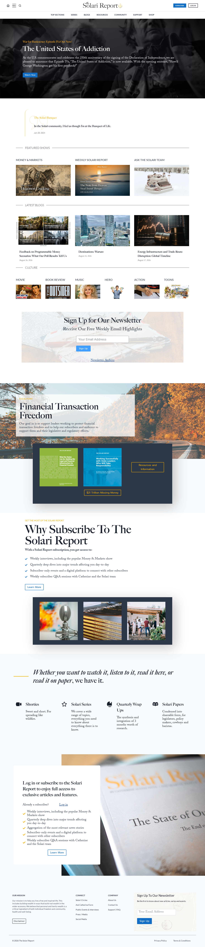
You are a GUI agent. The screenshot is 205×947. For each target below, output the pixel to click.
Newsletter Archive (102, 360)
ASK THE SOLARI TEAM (149, 160)
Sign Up (83, 348)
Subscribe (179, 5)
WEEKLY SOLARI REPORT (91, 160)
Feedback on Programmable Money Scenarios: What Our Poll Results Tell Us (43, 254)
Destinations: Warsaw (91, 251)
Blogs (87, 15)
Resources (102, 15)
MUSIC (79, 279)
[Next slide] (200, 60)
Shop (151, 15)
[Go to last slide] (4, 60)
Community (120, 15)
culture (31, 267)
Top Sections (57, 15)
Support (137, 15)
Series (74, 15)
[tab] (97, 103)
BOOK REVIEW (55, 279)
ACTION (139, 279)
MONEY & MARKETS (29, 160)
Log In (193, 5)
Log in (63, 805)
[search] (9, 5)
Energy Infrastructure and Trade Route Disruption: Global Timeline (160, 254)
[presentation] (43, 230)
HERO (109, 279)
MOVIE (20, 279)
